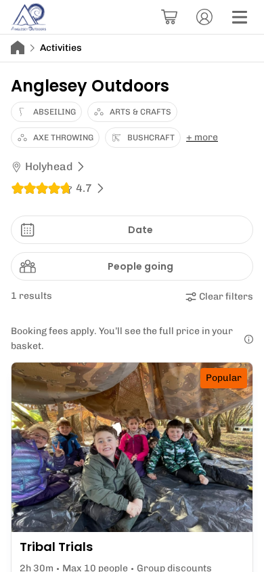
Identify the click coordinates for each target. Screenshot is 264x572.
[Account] (204, 16)
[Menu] (239, 16)
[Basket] (169, 16)
